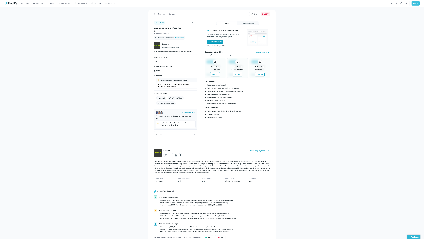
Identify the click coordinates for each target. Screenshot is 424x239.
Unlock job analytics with (170, 37)
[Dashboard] (11, 3)
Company (172, 14)
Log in (415, 3)
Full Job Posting (248, 23)
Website (169, 155)
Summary (226, 23)
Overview (161, 14)
